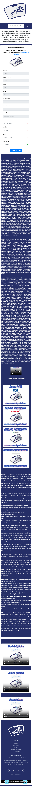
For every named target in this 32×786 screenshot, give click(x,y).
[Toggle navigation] (5, 26)
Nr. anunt (5, 70)
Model (4, 92)
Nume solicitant (7, 120)
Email (4, 134)
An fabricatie (6, 99)
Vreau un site (16, 751)
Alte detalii (6, 141)
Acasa (16, 743)
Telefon (5, 127)
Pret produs (6, 106)
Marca (4, 85)
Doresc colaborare (16, 749)
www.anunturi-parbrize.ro (7, 159)
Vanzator (5, 113)
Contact (16, 747)
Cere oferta (16, 745)
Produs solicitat (7, 78)
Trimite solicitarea (16, 150)
